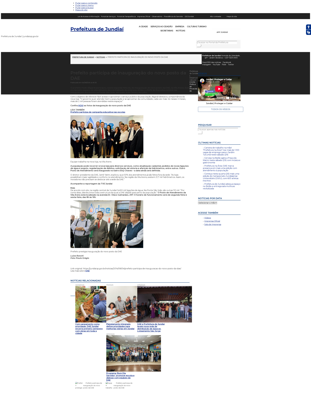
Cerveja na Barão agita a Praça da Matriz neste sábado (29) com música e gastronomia (221, 160)
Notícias (180, 31)
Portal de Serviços (108, 16)
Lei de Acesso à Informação (88, 16)
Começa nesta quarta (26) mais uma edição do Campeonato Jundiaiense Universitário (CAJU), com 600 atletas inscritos (221, 177)
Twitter (231, 64)
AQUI (80, 105)
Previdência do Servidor (173, 16)
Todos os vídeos (220, 109)
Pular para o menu (84, 5)
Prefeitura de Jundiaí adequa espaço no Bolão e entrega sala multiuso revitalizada (221, 186)
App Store (230, 32)
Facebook (227, 62)
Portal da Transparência (126, 16)
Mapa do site (81, 10)
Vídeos (207, 218)
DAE (87, 271)
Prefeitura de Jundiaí (97, 29)
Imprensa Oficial (143, 16)
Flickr (234, 25)
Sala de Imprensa (212, 224)
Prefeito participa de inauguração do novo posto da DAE (92, 385)
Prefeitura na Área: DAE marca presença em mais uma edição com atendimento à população (220, 168)
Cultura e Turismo (197, 26)
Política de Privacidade (193, 87)
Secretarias (166, 31)
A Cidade (143, 26)
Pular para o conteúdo (86, 3)
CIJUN (192, 82)
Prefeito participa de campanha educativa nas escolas (97, 112)
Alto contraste (215, 16)
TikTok (222, 25)
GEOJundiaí (189, 16)
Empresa (179, 26)
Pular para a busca (84, 8)
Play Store (234, 32)
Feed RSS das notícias (211, 62)
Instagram (218, 25)
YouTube (226, 25)
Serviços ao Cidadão (162, 26)
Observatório (157, 16)
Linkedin (230, 25)
